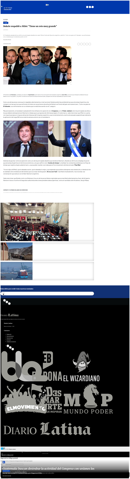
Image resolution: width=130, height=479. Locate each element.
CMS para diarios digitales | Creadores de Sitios (31, 451)
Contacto (9, 339)
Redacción (9, 334)
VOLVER (5, 21)
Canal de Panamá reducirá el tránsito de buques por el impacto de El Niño (22, 473)
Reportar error (10, 338)
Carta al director (10, 336)
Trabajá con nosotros (11, 341)
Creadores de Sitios (46, 451)
